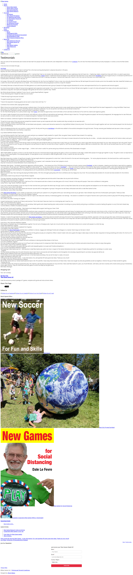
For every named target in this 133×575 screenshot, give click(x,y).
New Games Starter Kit (13, 42)
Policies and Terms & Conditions (21, 570)
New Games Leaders (12, 45)
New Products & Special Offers (15, 38)
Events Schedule (11, 26)
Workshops (10, 14)
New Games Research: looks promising (14, 530)
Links (8, 48)
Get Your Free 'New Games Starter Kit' (7, 276)
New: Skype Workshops (13, 16)
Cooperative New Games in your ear (14, 531)
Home (5, 4)
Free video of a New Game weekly (13, 534)
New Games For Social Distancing (63, 506)
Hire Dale (6, 13)
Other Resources (11, 46)
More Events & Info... (9, 524)
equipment (57, 170)
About (5, 5)
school (43, 75)
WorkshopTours (6, 28)
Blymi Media (11, 573)
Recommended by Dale (13, 36)
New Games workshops (35, 217)
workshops (51, 128)
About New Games (12, 7)
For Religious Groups (12, 23)
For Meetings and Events (13, 17)
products (74, 61)
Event (35, 111)
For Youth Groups (12, 21)
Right (4, 68)
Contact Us (7, 49)
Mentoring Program (12, 24)
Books (8, 32)
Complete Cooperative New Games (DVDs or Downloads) (27, 518)
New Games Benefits (12, 10)
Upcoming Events (5, 521)
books (71, 168)
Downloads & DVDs (12, 33)
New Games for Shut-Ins (13, 41)
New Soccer (47, 353)
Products (6, 30)
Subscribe (66, 565)
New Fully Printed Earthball (107, 427)
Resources (6, 39)
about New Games (15, 230)
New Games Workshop (10, 192)
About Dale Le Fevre (12, 8)
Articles (9, 43)
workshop (98, 75)
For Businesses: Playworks (14, 18)
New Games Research (12, 11)
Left (2, 68)
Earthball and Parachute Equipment (17, 35)
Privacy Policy (4, 567)
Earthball (89, 165)
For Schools (10, 20)
